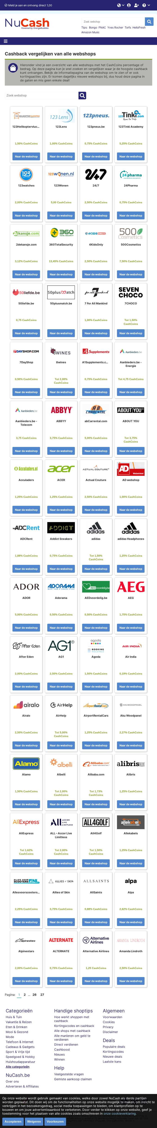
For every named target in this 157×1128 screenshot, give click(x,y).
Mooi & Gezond (17, 1032)
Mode (10, 1037)
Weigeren (34, 1121)
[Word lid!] (137, 5)
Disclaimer (110, 1032)
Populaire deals (114, 1047)
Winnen (59, 1059)
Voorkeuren (55, 1121)
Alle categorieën (17, 1067)
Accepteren (13, 1121)
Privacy (108, 1027)
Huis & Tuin (14, 1017)
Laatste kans (112, 1061)
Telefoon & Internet (19, 1042)
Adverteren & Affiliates (22, 1086)
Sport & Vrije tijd (18, 1052)
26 (35, 995)
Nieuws (59, 1054)
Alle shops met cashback (72, 1031)
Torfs (128, 27)
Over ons (12, 1081)
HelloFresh (139, 27)
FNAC (102, 27)
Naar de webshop (26, 156)
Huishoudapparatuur (20, 1062)
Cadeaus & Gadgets (20, 1047)
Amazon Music (90, 32)
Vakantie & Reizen (19, 1022)
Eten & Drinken (16, 1027)
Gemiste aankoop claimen (73, 1079)
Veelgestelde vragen (69, 1074)
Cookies (109, 1022)
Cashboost (62, 1049)
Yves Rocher (115, 27)
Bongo (93, 27)
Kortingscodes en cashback (74, 1026)
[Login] (129, 5)
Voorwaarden (112, 1017)
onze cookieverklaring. (120, 1113)
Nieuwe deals (112, 1056)
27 (42, 995)
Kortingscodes (113, 1051)
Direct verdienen (66, 1044)
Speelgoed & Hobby (20, 1057)
